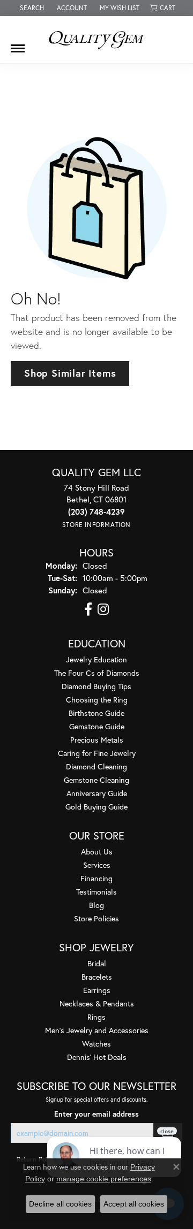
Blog (96, 905)
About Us (97, 851)
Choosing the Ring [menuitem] (97, 699)
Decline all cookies (60, 1204)
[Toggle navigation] (17, 44)
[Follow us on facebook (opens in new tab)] (88, 609)
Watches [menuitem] (96, 1044)
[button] (31, 8)
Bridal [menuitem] (96, 963)
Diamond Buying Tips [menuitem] (96, 686)
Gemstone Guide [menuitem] (96, 726)
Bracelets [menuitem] (96, 977)
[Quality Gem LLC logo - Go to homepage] (96, 39)
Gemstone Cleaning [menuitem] (96, 780)
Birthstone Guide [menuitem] (96, 713)
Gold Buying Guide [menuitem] (96, 806)
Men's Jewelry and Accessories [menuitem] (97, 1030)
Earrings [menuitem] (96, 990)
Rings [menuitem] (96, 1017)
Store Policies (96, 918)
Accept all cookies (133, 1204)
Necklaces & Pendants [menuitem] (97, 1003)
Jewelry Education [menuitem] (96, 659)
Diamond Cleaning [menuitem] (96, 766)
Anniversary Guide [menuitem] (96, 793)
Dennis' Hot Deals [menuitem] (97, 1057)
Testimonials (96, 892)
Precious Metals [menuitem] (96, 740)
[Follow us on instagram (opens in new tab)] (103, 609)
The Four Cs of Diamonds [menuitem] (96, 673)
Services (96, 865)
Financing (96, 878)
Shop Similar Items (70, 373)
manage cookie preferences (103, 1178)
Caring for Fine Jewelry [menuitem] (97, 753)
